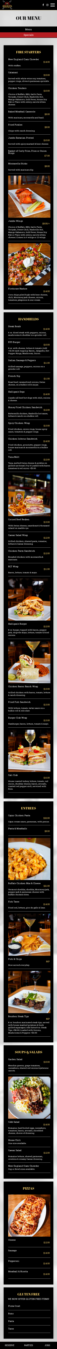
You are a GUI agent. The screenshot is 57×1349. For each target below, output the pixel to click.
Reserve (9, 1345)
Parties (28, 1345)
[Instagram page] (47, 5)
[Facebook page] (43, 5)
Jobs (47, 1345)
